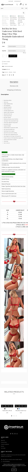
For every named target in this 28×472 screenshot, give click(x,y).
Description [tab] (14, 82)
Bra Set (8, 69)
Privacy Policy (4, 442)
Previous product (22, 8)
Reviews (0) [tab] (14, 86)
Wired (14, 72)
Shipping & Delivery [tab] (14, 90)
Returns (2, 446)
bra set (6, 72)
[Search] (17, 5)
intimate (10, 72)
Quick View (5, 406)
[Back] (2, 8)
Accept (14, 470)
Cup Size (4, 51)
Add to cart (13, 56)
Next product (26, 8)
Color (3, 46)
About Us (3, 440)
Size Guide (3, 448)
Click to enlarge (23, 13)
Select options (16, 406)
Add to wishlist (7, 61)
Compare (5, 64)
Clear (25, 53)
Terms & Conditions (5, 444)
